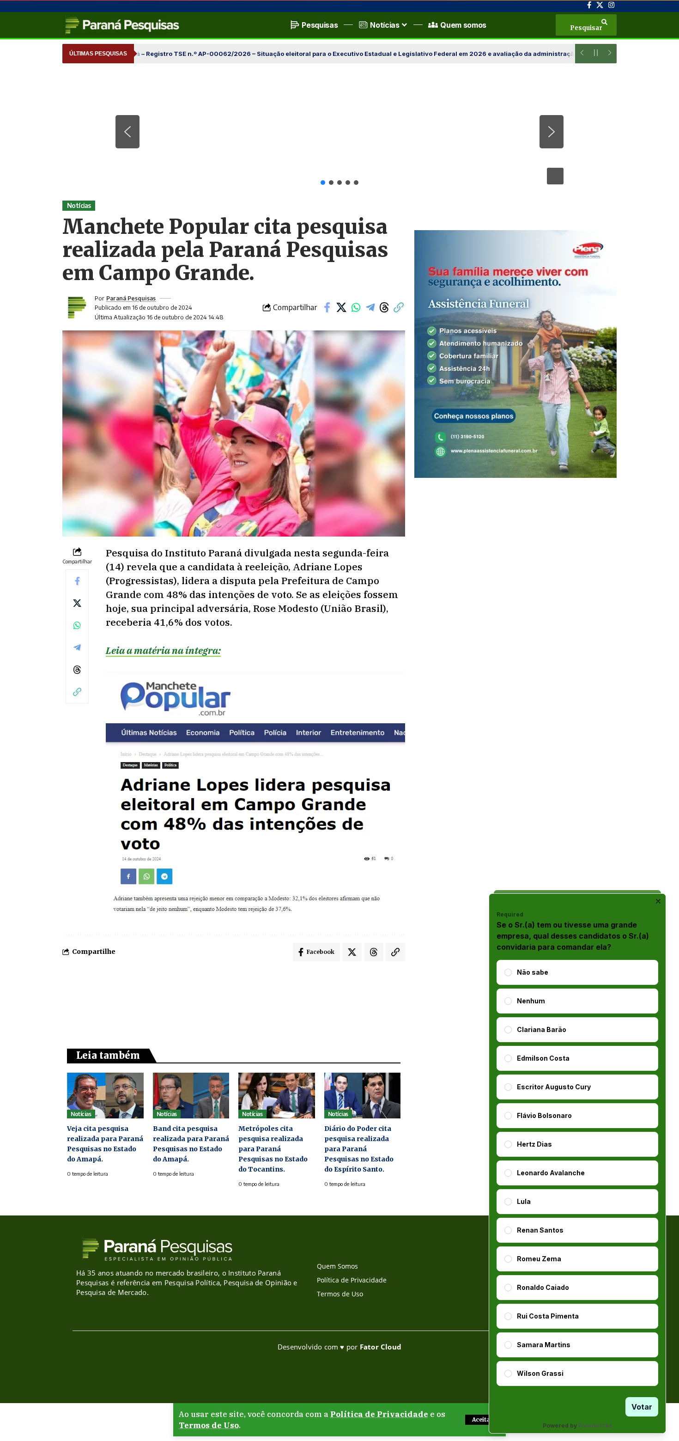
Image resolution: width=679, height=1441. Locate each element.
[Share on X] (341, 307)
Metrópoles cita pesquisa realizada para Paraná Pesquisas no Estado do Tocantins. (273, 1148)
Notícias (79, 205)
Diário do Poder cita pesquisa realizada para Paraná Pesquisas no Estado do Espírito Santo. (359, 1148)
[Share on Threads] (384, 307)
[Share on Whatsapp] (355, 307)
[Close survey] (658, 901)
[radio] (508, 972)
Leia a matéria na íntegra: (163, 650)
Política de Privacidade (379, 1414)
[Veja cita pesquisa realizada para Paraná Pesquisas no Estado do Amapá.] (105, 1095)
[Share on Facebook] (327, 307)
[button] (482, 1420)
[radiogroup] (577, 1173)
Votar (641, 1406)
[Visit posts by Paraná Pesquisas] (76, 307)
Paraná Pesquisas (131, 298)
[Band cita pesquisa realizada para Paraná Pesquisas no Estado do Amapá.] (191, 1095)
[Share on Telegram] (370, 307)
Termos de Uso (209, 1425)
